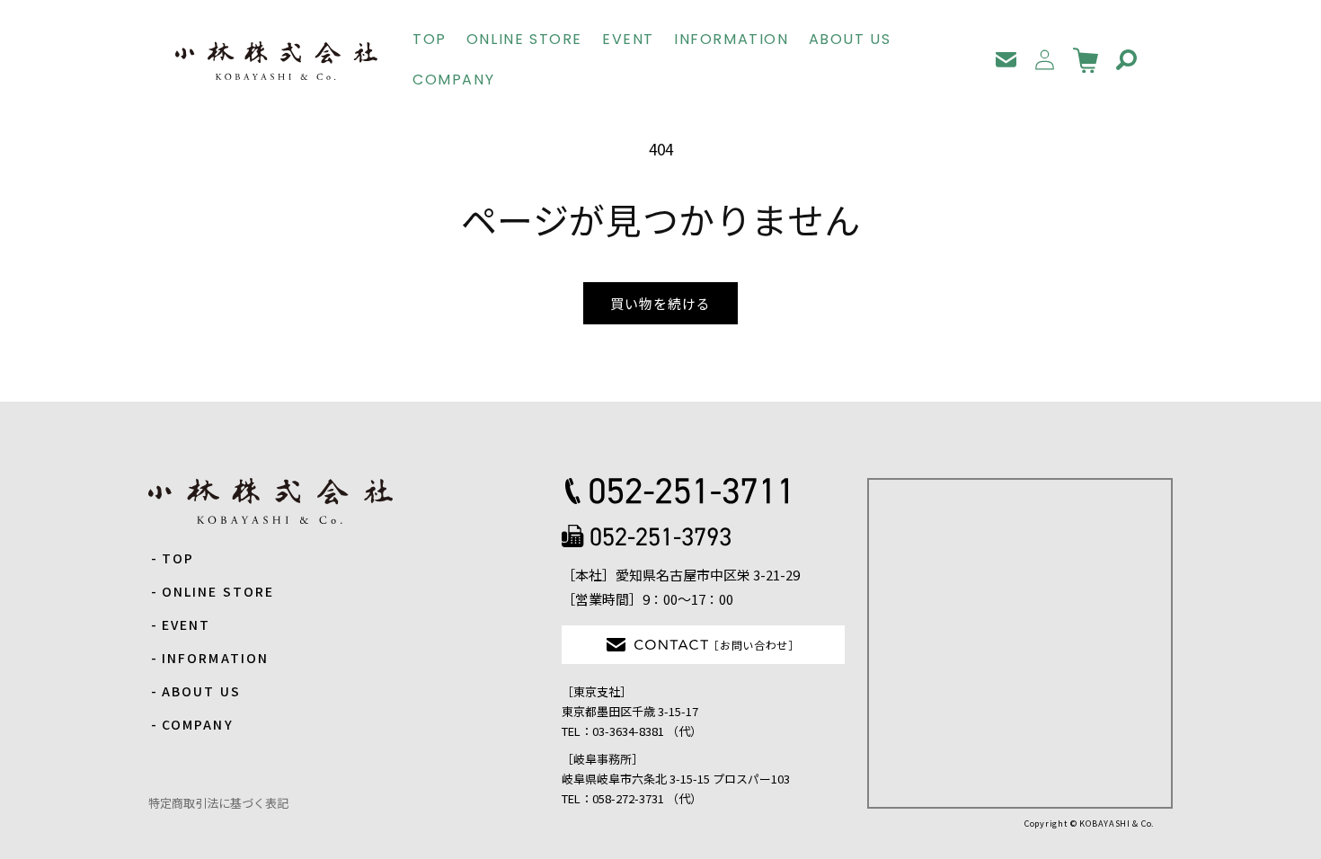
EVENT (186, 624)
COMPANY (198, 724)
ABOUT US (201, 691)
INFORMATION (215, 657)
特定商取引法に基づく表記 (218, 802)
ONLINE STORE (218, 591)
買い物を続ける (660, 303)
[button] (1126, 60)
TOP (178, 558)
